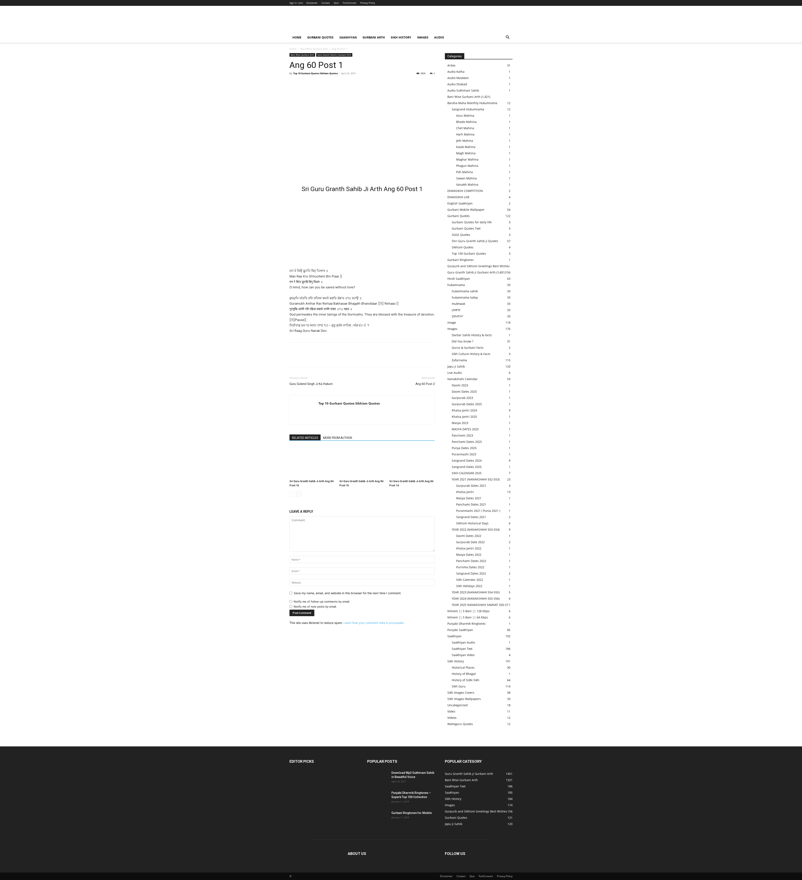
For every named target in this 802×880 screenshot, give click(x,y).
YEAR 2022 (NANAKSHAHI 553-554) (476, 529)
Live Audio (454, 373)
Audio (439, 37)
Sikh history (401, 37)
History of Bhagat (464, 674)
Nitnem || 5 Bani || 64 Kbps (467, 617)
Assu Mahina (465, 116)
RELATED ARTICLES (305, 437)
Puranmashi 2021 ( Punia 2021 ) (478, 511)
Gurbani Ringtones (460, 260)
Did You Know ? (462, 341)
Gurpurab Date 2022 (470, 542)
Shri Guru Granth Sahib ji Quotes (475, 241)
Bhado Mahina (466, 122)
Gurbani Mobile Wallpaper (466, 210)
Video (451, 711)
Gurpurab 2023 (462, 398)
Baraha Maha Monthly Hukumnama (472, 103)
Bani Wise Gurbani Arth (314, 49)
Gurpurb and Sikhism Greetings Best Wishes (478, 266)
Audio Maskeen (458, 78)
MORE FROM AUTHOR (337, 437)
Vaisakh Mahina (467, 184)
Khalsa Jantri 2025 (464, 417)
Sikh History (455, 661)
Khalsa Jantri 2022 (468, 548)
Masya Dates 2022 (468, 555)
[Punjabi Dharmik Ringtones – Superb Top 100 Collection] (377, 798)
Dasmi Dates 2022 (468, 536)
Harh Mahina (465, 134)
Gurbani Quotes (320, 37)
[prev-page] (292, 493)
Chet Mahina (465, 128)
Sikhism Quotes (462, 247)
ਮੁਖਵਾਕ (456, 310)
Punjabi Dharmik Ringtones (466, 624)
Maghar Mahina (467, 159)
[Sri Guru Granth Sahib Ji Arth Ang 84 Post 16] (312, 462)
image (451, 322)
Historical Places (463, 667)
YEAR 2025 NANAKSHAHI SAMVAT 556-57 (480, 605)
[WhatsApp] (322, 83)
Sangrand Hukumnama (468, 109)
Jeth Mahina (464, 141)
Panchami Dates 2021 (471, 504)
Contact (325, 2)
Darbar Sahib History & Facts (472, 335)
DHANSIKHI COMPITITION (465, 191)
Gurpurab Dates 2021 (471, 486)
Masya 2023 (460, 423)
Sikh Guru (459, 686)
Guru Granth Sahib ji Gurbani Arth (334, 54)
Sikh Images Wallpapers (464, 699)
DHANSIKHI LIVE (458, 197)
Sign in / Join (296, 2)
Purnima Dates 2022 (470, 567)
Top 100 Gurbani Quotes (469, 253)
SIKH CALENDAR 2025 (467, 473)
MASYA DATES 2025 (465, 429)
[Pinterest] (313, 83)
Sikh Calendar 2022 (469, 580)
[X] (303, 83)
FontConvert (349, 2)
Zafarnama (459, 360)
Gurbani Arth (374, 37)
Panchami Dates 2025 (467, 442)
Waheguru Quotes (460, 724)
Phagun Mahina (467, 166)
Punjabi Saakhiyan (460, 630)
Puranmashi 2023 (464, 454)
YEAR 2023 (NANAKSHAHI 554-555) (476, 592)
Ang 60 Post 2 (425, 384)
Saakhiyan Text (462, 649)
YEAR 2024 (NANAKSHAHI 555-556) (476, 598)
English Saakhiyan (460, 203)
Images (422, 37)
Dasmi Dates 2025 (464, 391)
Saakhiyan (348, 37)
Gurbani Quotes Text (466, 228)
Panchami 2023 (462, 435)
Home (296, 37)
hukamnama (456, 285)
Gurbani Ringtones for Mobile (411, 813)
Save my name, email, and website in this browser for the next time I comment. (347, 593)
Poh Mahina (464, 172)
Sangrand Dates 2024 (467, 460)
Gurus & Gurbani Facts (467, 348)
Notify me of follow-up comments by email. (322, 601)
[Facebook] (293, 83)
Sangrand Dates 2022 (471, 573)
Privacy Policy (367, 2)
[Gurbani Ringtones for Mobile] (377, 818)
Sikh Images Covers (460, 693)
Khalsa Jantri (465, 492)
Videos (452, 718)
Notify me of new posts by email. (315, 606)
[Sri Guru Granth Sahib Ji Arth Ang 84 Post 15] (362, 462)
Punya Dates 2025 (464, 448)
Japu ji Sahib (456, 366)
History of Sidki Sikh (465, 680)
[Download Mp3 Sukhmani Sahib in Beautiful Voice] (377, 778)
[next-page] (298, 493)
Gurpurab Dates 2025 (467, 404)
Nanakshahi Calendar (462, 379)
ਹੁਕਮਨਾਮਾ (457, 316)
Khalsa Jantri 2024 (464, 410)
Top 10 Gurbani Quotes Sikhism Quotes (315, 73)
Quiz (336, 2)
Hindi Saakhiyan (458, 279)
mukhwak (458, 304)
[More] (332, 83)
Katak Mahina (465, 147)
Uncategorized (457, 705)
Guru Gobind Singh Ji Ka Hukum (311, 384)
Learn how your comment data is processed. (374, 623)
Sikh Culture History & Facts (471, 354)
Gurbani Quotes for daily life (472, 222)
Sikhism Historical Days (472, 523)
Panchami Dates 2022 (471, 561)
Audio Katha (455, 72)
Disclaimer (311, 2)
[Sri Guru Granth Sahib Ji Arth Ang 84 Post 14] (412, 462)
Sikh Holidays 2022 (469, 586)
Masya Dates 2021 (468, 498)
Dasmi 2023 (460, 385)
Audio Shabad (457, 84)
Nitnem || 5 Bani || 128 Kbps (468, 611)
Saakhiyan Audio (463, 642)
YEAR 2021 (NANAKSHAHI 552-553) (476, 479)
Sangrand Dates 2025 (467, 467)
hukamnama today (465, 297)
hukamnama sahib (465, 291)
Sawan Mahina (466, 178)
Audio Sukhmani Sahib (463, 90)
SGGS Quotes (461, 235)
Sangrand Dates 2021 (471, 517)
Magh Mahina (466, 153)
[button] (508, 38)
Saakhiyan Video (463, 655)
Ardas (451, 65)
